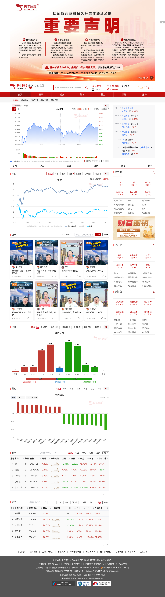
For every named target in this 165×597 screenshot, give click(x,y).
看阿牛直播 (114, 8)
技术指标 (88, 93)
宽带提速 (53, 359)
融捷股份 (125, 61)
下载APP (98, 8)
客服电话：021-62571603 (70, 494)
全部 (99, 307)
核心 (92, 307)
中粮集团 (85, 359)
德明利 (125, 38)
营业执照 (42, 483)
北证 (91, 421)
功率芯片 (30, 359)
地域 (71, 307)
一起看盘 (15, 19)
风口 (14, 85)
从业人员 (131, 471)
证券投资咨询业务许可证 (94, 483)
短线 (82, 13)
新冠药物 (80, 359)
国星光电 (125, 46)
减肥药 (95, 359)
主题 (57, 307)
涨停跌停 (77, 246)
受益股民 (44, 246)
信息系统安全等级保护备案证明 (91, 497)
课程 (124, 13)
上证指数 (59, 28)
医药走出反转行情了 (70, 189)
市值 (56, 93)
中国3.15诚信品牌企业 (73, 483)
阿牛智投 (19, 186)
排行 (96, 85)
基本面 (78, 93)
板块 (62, 13)
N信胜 (17, 432)
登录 (149, 7)
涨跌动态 (54, 246)
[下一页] (107, 414)
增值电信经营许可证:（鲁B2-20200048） (102, 490)
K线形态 (98, 93)
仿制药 (72, 359)
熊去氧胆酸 (98, 360)
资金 (49, 93)
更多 (105, 153)
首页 (20, 13)
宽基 (85, 307)
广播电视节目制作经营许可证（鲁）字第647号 (64, 490)
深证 (66, 421)
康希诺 (125, 54)
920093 (32, 432)
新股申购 (44, 19)
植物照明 (125, 43)
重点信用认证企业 (55, 483)
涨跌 (69, 85)
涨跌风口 (25, 19)
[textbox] (47, 371)
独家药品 (66, 359)
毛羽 (61, 153)
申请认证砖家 (47, 471)
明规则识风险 (105, 471)
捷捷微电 (125, 72)
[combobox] (48, 371)
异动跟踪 (87, 246)
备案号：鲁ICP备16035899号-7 (85, 487)
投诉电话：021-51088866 (94, 494)
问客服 (126, 5)
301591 (32, 444)
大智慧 (125, 30)
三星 (49, 358)
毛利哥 (66, 153)
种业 (104, 358)
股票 (41, 13)
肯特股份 (18, 444)
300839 (32, 438)
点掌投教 (143, 471)
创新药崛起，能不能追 (71, 231)
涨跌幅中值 (66, 246)
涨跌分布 (33, 246)
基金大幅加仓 (96, 98)
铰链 (21, 358)
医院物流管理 (75, 360)
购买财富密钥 (114, 5)
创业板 (74, 421)
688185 (32, 450)
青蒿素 (90, 359)
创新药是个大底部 (94, 231)
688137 (32, 456)
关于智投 (119, 471)
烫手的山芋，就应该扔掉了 (46, 190)
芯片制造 (34, 359)
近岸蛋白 (18, 456)
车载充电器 (57, 360)
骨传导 (26, 359)
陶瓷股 (40, 359)
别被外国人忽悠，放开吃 (21, 232)
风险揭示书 (90, 471)
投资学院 (123, 483)
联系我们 (61, 471)
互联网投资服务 (128, 27)
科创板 (83, 421)
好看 (42, 85)
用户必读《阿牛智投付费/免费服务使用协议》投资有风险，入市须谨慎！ (82, 479)
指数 (78, 307)
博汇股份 (18, 438)
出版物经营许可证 (69, 497)
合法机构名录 (111, 483)
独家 (70, 93)
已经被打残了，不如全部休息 (21, 190)
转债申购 (54, 19)
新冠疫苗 (125, 51)
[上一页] (103, 414)
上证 (59, 421)
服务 (144, 13)
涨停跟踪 (97, 246)
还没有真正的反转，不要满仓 (46, 232)
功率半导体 (144, 66)
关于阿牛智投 (75, 471)
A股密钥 (98, 5)
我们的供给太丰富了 (95, 189)
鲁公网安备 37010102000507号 (116, 487)
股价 (63, 93)
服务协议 (21, 471)
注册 (141, 7)
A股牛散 (34, 19)
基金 (103, 13)
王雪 (66, 186)
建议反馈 (33, 471)
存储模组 (125, 35)
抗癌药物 (62, 359)
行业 (64, 307)
